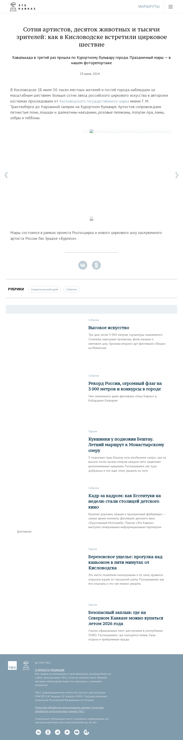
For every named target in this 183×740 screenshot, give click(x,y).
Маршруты (149, 6)
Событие (71, 289)
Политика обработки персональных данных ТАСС (69, 709)
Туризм (92, 431)
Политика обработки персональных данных (62, 707)
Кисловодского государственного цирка (94, 101)
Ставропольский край (44, 289)
